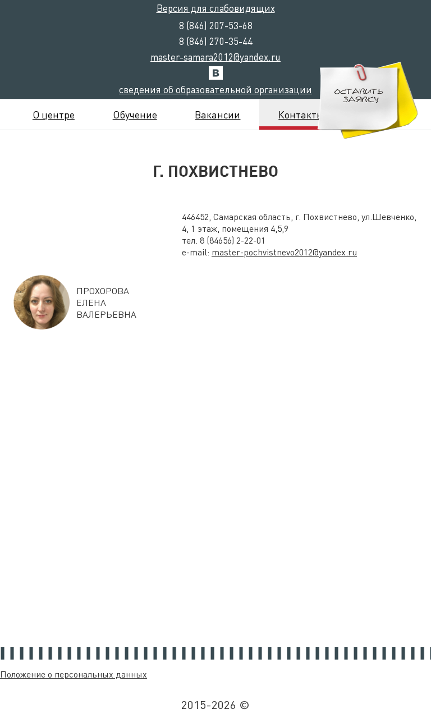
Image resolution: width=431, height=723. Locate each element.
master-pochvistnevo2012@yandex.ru (284, 252)
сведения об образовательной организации (215, 89)
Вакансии (217, 114)
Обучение (135, 114)
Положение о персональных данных (73, 674)
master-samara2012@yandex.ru (215, 57)
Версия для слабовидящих (216, 8)
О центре (54, 114)
